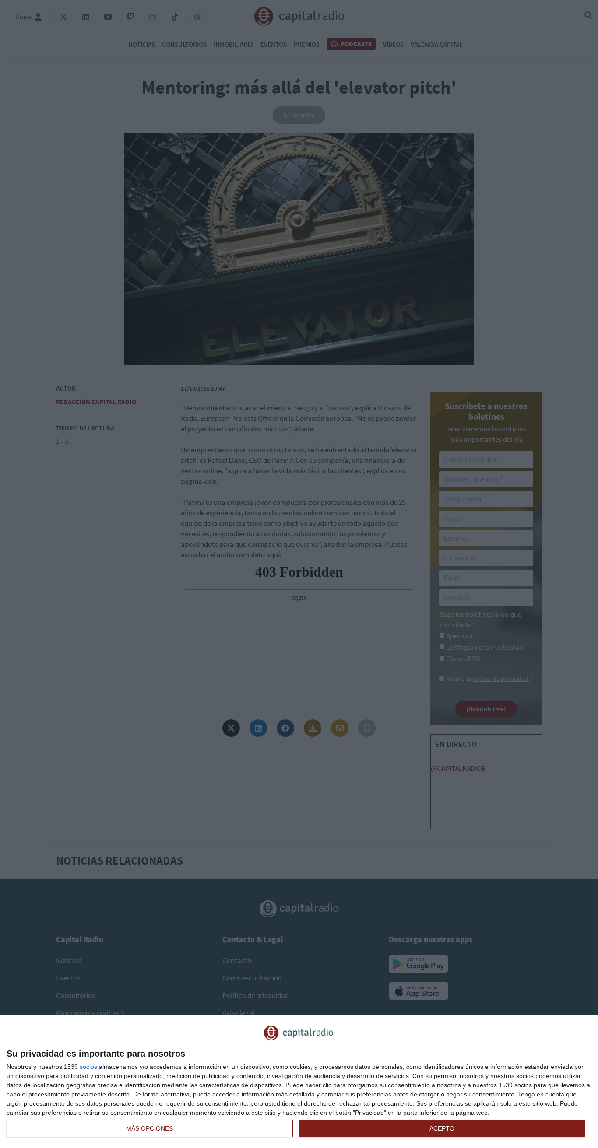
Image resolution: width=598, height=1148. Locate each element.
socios (88, 1067)
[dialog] (299, 1081)
